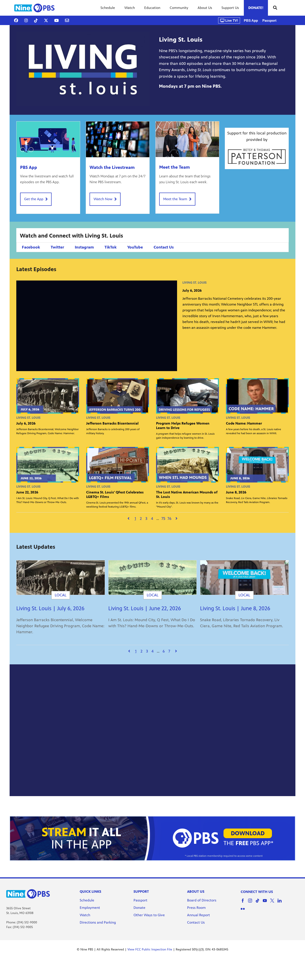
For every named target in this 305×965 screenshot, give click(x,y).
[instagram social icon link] (251, 903)
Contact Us (164, 247)
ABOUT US (195, 891)
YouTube (135, 247)
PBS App (251, 20)
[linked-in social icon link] (281, 903)
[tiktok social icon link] (259, 903)
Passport (269, 20)
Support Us (230, 8)
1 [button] (135, 518)
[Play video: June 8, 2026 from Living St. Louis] (257, 464)
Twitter (57, 247)
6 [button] (164, 651)
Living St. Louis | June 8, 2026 (235, 608)
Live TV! (231, 20)
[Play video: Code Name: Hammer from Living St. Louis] (257, 396)
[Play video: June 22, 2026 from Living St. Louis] (47, 464)
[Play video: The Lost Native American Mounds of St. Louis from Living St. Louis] (187, 464)
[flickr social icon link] (244, 911)
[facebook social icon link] (244, 903)
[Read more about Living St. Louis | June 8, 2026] (244, 577)
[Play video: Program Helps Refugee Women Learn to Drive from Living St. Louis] (187, 396)
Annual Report (198, 915)
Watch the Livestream (112, 167)
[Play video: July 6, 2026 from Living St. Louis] (47, 396)
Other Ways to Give (149, 915)
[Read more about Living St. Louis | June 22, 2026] (153, 577)
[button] (128, 518)
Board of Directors (201, 900)
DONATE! (255, 8)
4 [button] (152, 518)
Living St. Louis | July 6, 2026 (50, 608)
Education (152, 8)
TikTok (110, 247)
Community (179, 8)
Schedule (107, 8)
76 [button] (169, 518)
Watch (129, 8)
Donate (139, 907)
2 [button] (141, 518)
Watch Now (103, 199)
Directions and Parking (98, 922)
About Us (205, 8)
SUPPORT (141, 891)
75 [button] (163, 518)
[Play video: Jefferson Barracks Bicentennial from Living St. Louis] (117, 396)
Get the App (33, 199)
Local (61, 595)
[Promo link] (48, 139)
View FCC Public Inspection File (149, 949)
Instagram (84, 247)
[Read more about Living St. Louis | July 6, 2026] (61, 577)
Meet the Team (174, 167)
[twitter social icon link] (274, 903)
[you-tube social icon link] (266, 903)
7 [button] (169, 651)
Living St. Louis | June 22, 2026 (144, 608)
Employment (90, 907)
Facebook (31, 247)
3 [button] (146, 518)
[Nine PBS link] (34, 8)
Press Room (196, 907)
